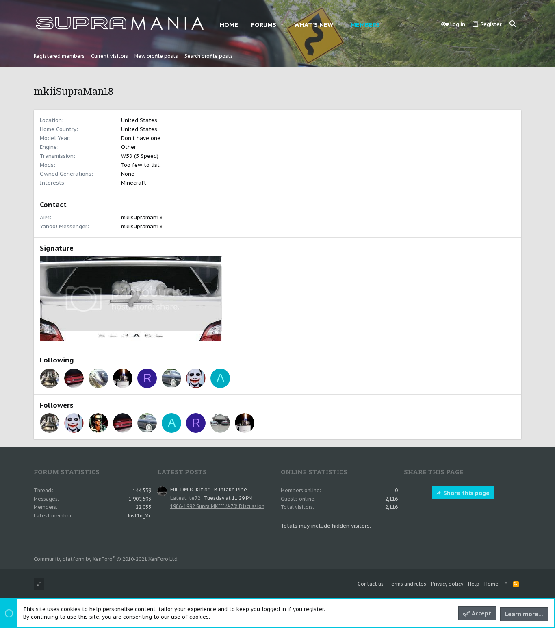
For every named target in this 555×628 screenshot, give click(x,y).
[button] (282, 24)
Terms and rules (407, 584)
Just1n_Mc (139, 515)
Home (491, 584)
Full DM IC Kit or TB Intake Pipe (208, 489)
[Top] (506, 584)
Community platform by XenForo (106, 559)
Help (473, 584)
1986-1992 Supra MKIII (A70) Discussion (217, 506)
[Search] (513, 24)
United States (139, 120)
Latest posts (182, 472)
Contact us (371, 584)
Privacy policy (447, 584)
